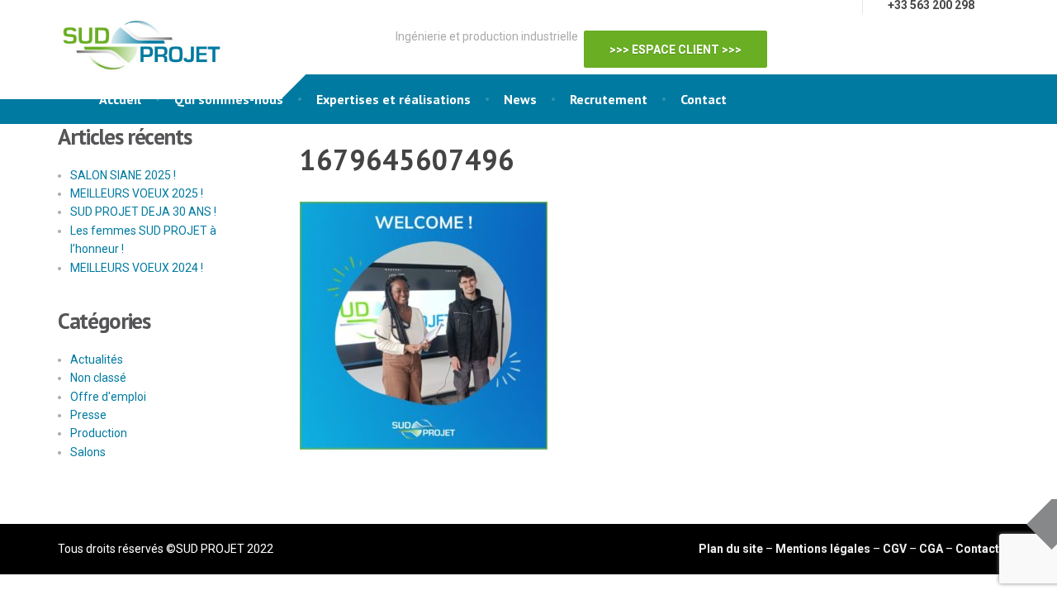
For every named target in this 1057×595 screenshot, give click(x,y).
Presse (88, 414)
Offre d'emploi (108, 396)
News (520, 99)
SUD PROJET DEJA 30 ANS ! (143, 211)
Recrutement (608, 99)
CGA (931, 548)
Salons (88, 452)
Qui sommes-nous (228, 99)
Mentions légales (822, 548)
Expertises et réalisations (393, 99)
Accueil (120, 99)
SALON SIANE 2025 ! (123, 175)
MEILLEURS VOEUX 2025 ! (136, 193)
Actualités (96, 359)
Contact (703, 99)
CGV (895, 548)
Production (98, 433)
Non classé (98, 377)
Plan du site (731, 548)
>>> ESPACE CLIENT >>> (684, 38)
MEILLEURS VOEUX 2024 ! (136, 267)
